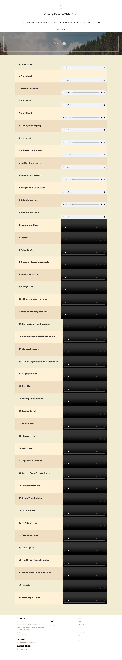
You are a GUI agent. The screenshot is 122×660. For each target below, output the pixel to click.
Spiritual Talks (80, 23)
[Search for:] (61, 625)
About (99, 23)
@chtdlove (24, 649)
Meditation (67, 23)
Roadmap (30, 23)
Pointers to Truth (42, 23)
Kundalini (19, 632)
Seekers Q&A (56, 23)
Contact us (61, 29)
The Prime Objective (22, 635)
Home (23, 23)
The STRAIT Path (21, 622)
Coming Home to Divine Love (61, 14)
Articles (91, 23)
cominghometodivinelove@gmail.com (26, 642)
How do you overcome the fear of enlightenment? (29, 624)
